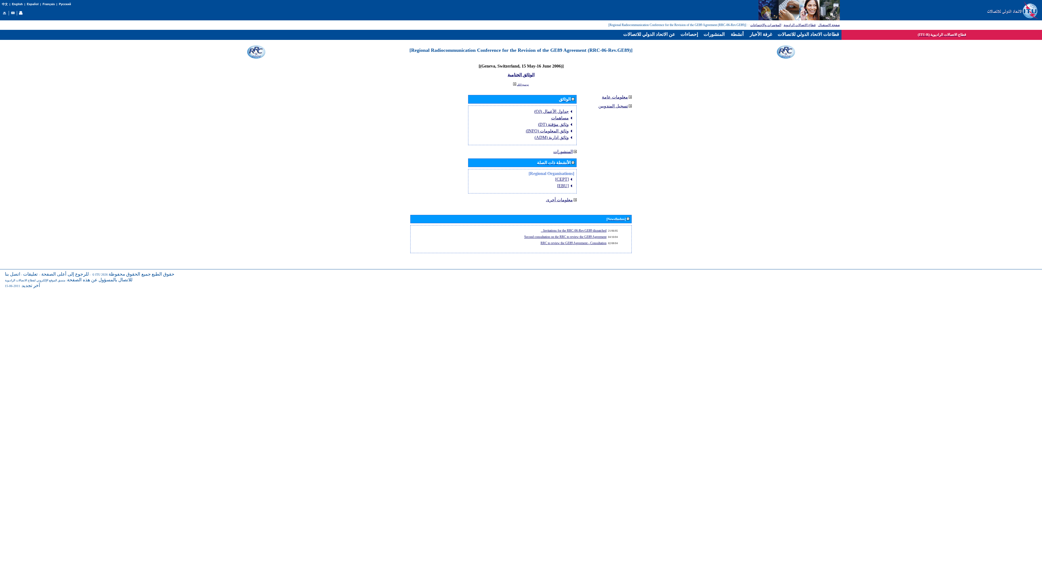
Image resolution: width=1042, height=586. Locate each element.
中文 (5, 4)
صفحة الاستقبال (829, 25)
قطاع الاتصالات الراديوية (800, 25)
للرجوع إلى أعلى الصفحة (65, 274)
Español (33, 4)
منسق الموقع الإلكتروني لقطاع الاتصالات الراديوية (35, 280)
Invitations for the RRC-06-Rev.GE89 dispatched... (573, 231)
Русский (65, 4)
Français (49, 4)
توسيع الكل (523, 84)
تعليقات (30, 274)
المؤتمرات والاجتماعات (765, 25)
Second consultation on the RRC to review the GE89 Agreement (565, 237)
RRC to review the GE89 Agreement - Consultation (573, 243)
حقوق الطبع (163, 274)
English (17, 4)
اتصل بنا (12, 274)
